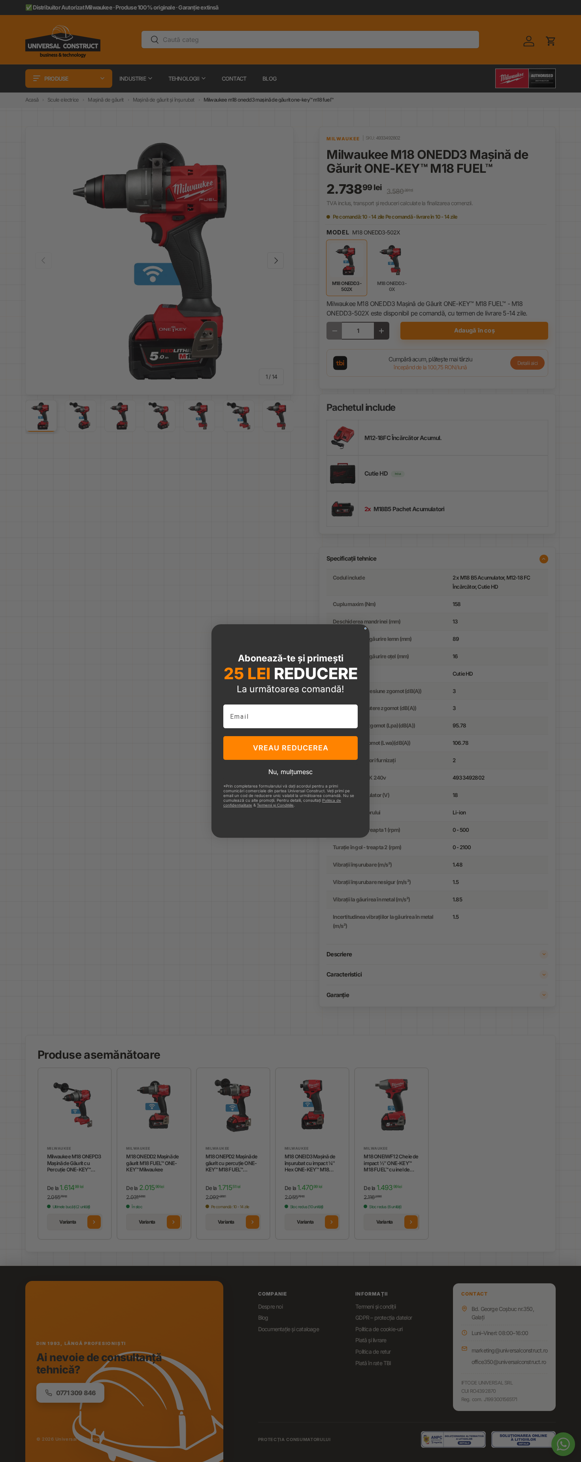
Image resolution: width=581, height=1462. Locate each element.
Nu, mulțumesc (290, 772)
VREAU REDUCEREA (290, 748)
